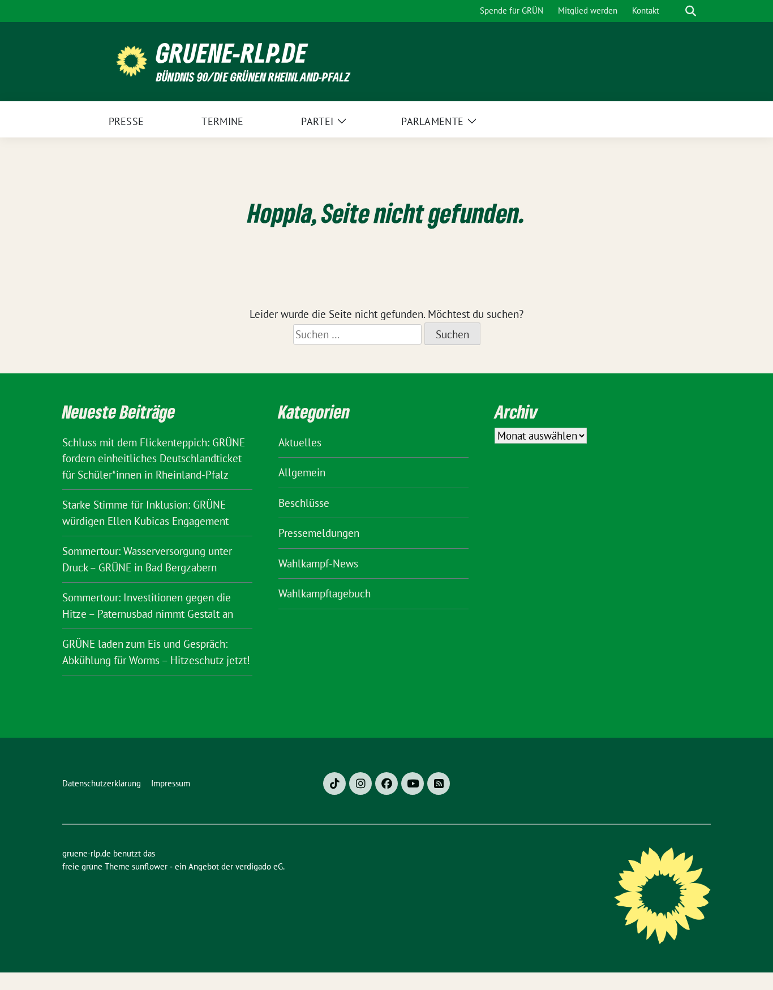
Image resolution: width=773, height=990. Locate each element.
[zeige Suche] (691, 11)
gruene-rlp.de (231, 52)
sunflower (150, 866)
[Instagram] (360, 783)
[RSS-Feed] (438, 783)
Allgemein (301, 472)
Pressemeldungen (318, 533)
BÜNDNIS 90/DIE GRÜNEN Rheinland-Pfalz (253, 76)
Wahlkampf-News (318, 563)
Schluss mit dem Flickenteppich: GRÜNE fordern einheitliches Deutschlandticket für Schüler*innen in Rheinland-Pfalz (153, 458)
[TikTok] (334, 783)
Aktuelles (299, 442)
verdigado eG (259, 866)
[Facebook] (386, 783)
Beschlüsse (303, 503)
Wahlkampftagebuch (324, 593)
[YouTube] (412, 783)
